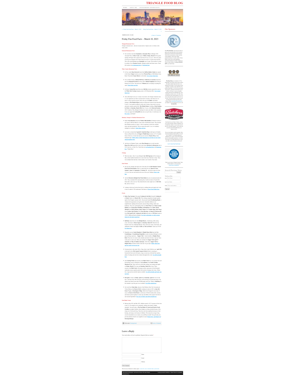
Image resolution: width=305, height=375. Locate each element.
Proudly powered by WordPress (164, 372)
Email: (166, 185)
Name (142, 354)
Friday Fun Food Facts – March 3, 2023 (131, 29)
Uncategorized (133, 323)
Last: (166, 182)
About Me (133, 7)
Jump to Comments (156, 35)
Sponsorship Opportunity (150, 7)
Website (143, 362)
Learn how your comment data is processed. (149, 368)
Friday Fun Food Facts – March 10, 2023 (140, 38)
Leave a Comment (157, 323)
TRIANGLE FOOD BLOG (164, 2)
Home (125, 7)
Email (142, 358)
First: (166, 178)
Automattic (180, 372)
